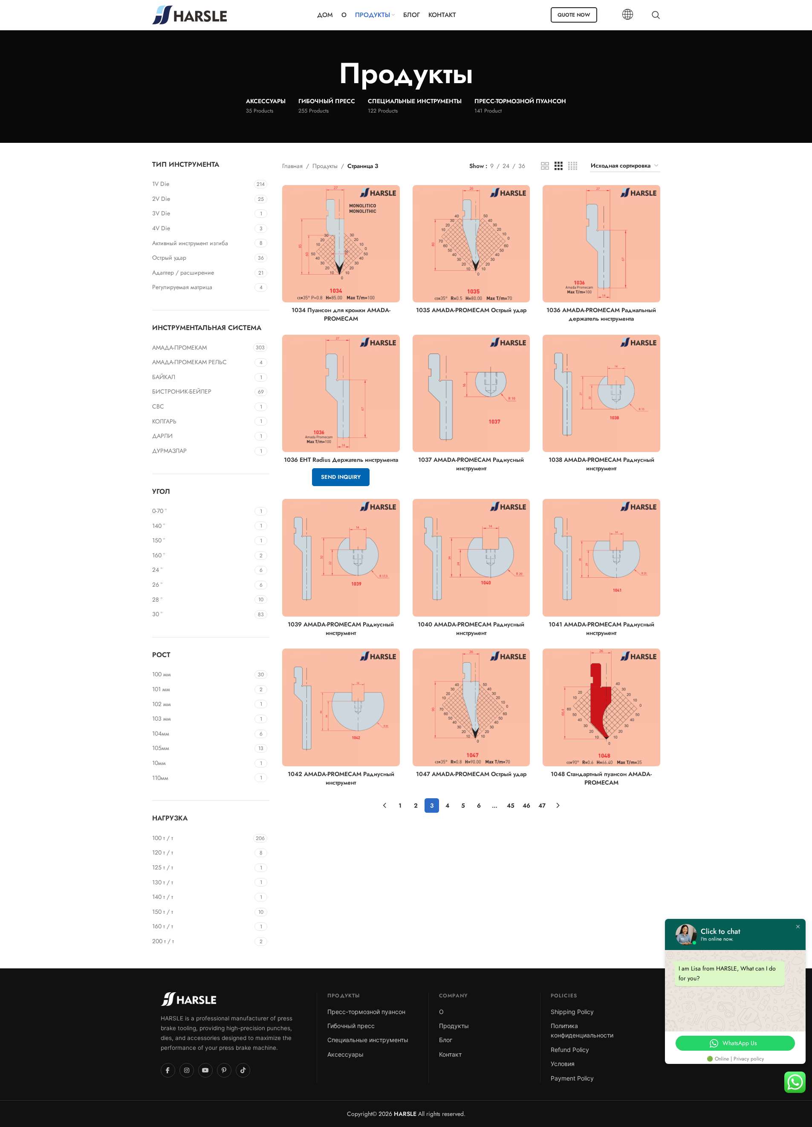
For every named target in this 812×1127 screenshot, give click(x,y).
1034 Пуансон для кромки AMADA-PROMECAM (341, 314)
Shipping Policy (572, 1011)
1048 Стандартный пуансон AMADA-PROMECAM (601, 778)
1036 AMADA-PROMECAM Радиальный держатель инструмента (601, 314)
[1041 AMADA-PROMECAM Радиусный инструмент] (601, 558)
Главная (292, 166)
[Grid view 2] (545, 166)
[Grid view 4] (572, 166)
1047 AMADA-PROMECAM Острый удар (471, 774)
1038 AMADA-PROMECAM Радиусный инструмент (601, 463)
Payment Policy (572, 1078)
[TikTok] (243, 1070)
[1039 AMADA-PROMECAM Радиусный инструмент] (341, 558)
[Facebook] (168, 1070)
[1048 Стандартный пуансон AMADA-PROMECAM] (601, 707)
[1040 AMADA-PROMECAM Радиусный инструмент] (471, 558)
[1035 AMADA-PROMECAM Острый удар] (471, 244)
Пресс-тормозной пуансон (366, 1011)
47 (542, 805)
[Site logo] (189, 14)
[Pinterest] (224, 1070)
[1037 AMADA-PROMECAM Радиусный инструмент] (471, 393)
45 (510, 805)
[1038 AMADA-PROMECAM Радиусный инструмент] (601, 393)
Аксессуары (345, 1054)
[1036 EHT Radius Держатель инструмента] (341, 393)
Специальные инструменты (367, 1039)
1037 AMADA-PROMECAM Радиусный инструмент (471, 463)
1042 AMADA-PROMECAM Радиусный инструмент (341, 778)
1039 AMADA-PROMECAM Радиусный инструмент (341, 628)
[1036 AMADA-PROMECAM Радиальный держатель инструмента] (601, 244)
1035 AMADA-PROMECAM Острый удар (471, 310)
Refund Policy (570, 1049)
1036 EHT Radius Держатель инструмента (341, 459)
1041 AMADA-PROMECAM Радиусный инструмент (601, 628)
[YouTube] (205, 1070)
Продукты (325, 166)
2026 (396, 1114)
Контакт (450, 1054)
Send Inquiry (341, 477)
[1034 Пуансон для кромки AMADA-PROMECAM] (341, 244)
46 (526, 805)
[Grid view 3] (559, 166)
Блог (445, 1039)
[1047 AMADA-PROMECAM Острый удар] (471, 707)
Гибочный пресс (351, 1025)
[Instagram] (186, 1070)
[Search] (656, 14)
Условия (563, 1063)
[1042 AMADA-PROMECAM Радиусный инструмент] (341, 707)
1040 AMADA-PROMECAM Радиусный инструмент (471, 628)
